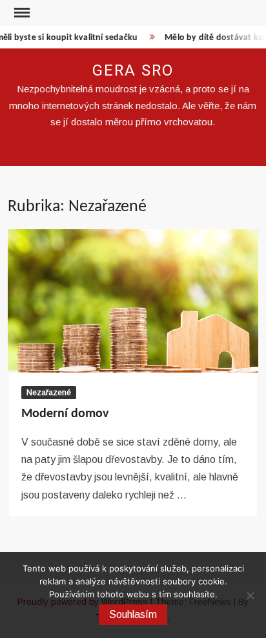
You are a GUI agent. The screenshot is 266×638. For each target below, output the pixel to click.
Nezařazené (48, 392)
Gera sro (132, 70)
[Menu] (21, 13)
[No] (249, 595)
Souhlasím (133, 614)
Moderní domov (64, 413)
